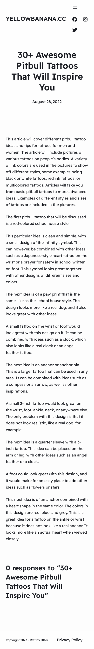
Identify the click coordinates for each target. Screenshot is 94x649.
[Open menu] (75, 8)
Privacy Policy (69, 639)
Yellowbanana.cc (36, 18)
